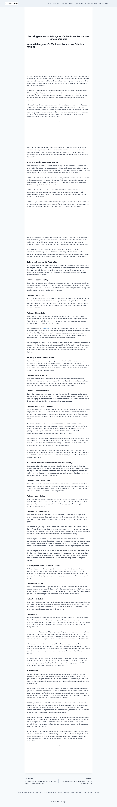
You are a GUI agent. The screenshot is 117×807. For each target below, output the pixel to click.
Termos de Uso (41, 792)
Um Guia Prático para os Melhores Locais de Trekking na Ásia (77, 781)
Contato (108, 3)
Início (49, 3)
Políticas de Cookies (55, 792)
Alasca (47, 361)
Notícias (71, 3)
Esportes (64, 3)
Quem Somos (99, 3)
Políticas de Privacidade (26, 792)
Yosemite (45, 328)
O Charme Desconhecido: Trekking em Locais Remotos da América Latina (40, 781)
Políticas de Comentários (72, 792)
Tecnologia (79, 3)
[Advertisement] (58, 22)
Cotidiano (56, 3)
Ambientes (89, 3)
